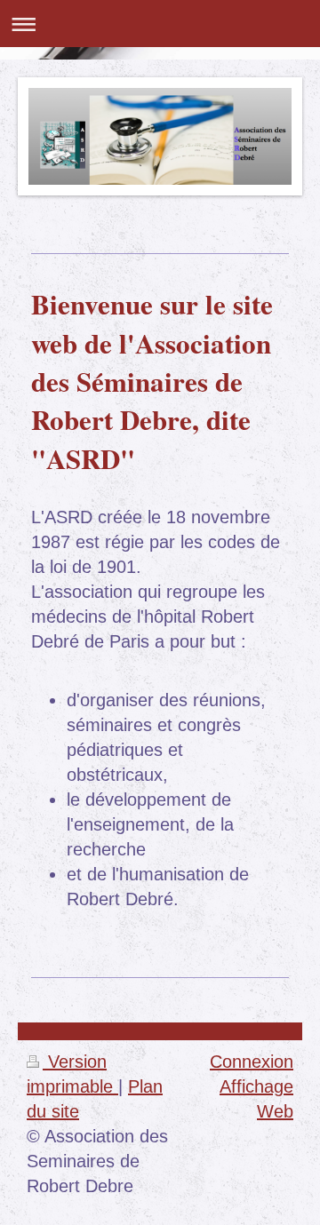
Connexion (251, 1061)
